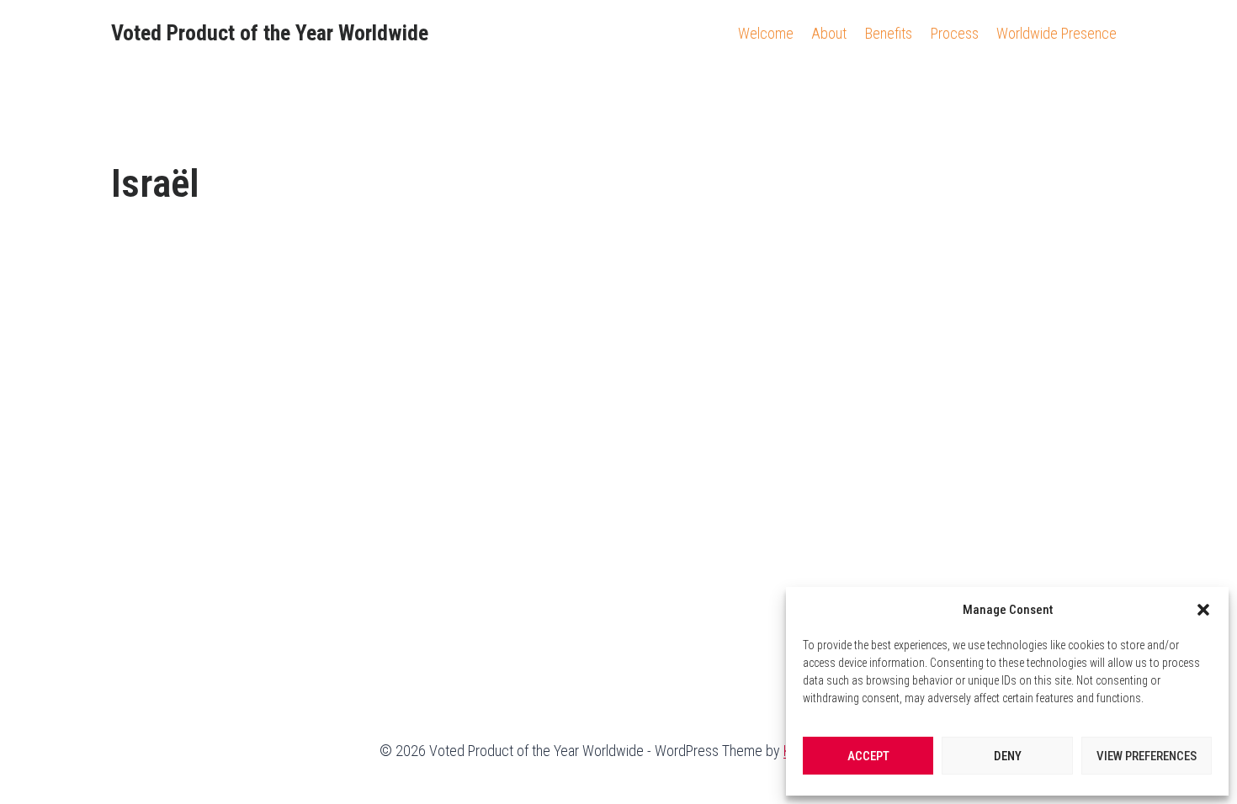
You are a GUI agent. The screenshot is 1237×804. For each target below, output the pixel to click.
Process (955, 33)
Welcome (766, 33)
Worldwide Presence (1056, 33)
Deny (1008, 756)
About (829, 33)
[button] (1203, 609)
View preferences (1146, 756)
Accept (868, 756)
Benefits (888, 33)
